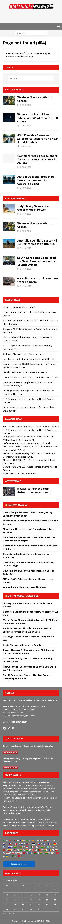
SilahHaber (48, 791)
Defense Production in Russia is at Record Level (26, 443)
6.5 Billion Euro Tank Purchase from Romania (37, 280)
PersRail (20, 822)
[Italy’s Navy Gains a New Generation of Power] (9, 208)
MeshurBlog (8, 813)
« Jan (5, 913)
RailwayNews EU (47, 825)
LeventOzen (23, 785)
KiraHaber (33, 797)
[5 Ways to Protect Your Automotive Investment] (9, 491)
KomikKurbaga (24, 807)
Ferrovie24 (51, 822)
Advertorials (13, 481)
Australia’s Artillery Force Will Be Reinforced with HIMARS (37, 242)
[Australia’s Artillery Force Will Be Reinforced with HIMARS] (9, 243)
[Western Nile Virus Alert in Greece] (9, 100)
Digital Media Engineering (23, 595)
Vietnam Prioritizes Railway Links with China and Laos (29, 453)
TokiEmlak (19, 813)
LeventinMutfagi (34, 810)
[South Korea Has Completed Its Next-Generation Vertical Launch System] (9, 260)
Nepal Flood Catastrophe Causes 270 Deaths (25, 372)
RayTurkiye (47, 807)
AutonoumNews (20, 819)
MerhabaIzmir (22, 788)
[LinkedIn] (13, 728)
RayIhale (46, 810)
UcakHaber (19, 791)
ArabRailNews (9, 822)
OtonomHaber (42, 782)
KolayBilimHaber (27, 794)
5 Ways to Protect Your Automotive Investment (33, 490)
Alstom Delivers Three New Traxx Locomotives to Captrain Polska (35, 180)
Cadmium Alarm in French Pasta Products (23, 353)
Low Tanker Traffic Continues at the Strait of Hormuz (29, 359)
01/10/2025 (25, 213)
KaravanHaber (36, 788)
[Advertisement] (32, 15)
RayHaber (16, 782)
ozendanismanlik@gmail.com (21, 715)
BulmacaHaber (10, 801)
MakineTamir (31, 791)
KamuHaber (8, 791)
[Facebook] (5, 728)
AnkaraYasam (47, 785)
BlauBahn (32, 819)
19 (23, 904)
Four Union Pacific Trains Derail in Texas (24, 587)
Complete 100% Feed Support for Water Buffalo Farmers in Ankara (37, 159)
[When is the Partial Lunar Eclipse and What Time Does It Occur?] (9, 117)
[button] (57, 26)
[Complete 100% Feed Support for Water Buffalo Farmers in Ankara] (9, 158)
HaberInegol (8, 797)
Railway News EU (18, 504)
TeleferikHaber (29, 782)
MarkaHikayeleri (49, 797)
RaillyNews (8, 819)
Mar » (11, 913)
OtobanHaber (21, 797)
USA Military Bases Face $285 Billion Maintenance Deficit (31, 377)
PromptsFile (33, 825)
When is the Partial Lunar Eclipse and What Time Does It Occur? (37, 118)
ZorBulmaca (8, 810)
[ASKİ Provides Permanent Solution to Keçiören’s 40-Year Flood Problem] (9, 138)
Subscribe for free (19, 864)
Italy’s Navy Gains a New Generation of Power (34, 207)
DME (13, 825)
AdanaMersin (9, 788)
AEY (39, 797)
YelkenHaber (49, 788)
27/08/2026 (25, 104)
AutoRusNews (21, 825)
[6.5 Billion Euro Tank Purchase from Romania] (9, 281)
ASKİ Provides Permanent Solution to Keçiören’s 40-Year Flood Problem (37, 138)
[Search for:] (31, 33)
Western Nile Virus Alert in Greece (35, 98)
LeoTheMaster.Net (11, 794)
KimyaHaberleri (10, 785)
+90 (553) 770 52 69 (16, 712)
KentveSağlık (20, 810)
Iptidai (40, 791)
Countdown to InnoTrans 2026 (18, 456)
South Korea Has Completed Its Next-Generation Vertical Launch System (36, 261)
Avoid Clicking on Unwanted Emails (20, 473)
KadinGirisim (35, 785)
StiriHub (6, 825)
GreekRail (41, 822)
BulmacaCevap (10, 807)
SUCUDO (7, 782)
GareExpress (44, 819)
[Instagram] (9, 728)
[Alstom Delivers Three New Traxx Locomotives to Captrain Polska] (9, 179)
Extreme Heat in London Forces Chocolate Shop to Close (31, 426)
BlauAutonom (30, 822)
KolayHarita (36, 807)
